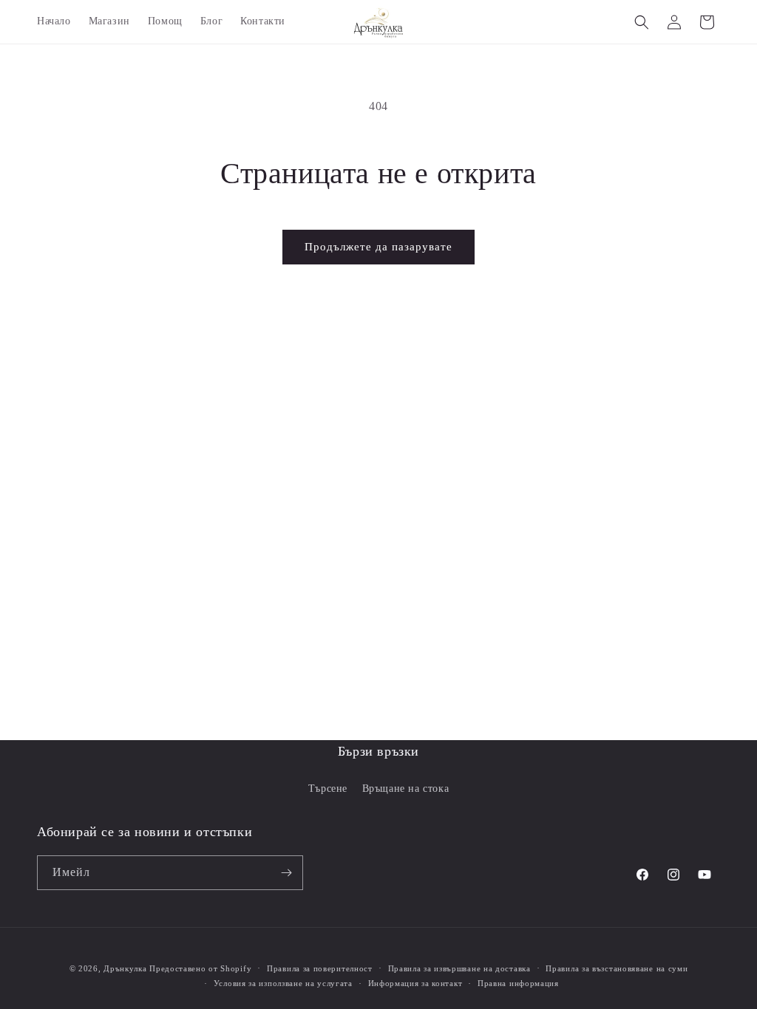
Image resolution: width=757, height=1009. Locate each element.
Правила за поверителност (320, 968)
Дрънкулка (124, 968)
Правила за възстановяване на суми (617, 968)
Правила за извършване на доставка (459, 968)
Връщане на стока (405, 788)
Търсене (327, 788)
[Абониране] (286, 872)
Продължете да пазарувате (378, 247)
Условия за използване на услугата (283, 983)
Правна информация (518, 983)
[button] (641, 22)
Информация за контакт (415, 983)
